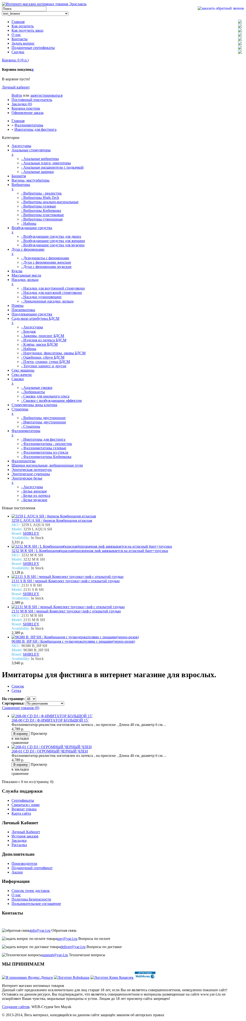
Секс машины (23, 370)
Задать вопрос (23, 43)
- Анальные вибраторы (40, 159)
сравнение (20, 743)
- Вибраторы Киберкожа (41, 210)
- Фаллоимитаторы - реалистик (46, 444)
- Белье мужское (34, 500)
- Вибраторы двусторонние (43, 418)
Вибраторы (21, 185)
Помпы (18, 305)
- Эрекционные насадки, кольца (47, 301)
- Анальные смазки (36, 388)
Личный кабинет (16, 87)
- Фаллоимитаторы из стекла (44, 452)
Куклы (17, 271)
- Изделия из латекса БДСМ (43, 340)
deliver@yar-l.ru (73, 947)
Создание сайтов (16, 1007)
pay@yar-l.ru (67, 939)
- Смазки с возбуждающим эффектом (51, 400)
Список (18, 686)
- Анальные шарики (37, 172)
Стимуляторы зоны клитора (34, 405)
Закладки (19, 840)
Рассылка (19, 845)
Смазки (18, 379)
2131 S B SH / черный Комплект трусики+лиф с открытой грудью (66, 581)
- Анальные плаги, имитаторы (46, 163)
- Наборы (28, 223)
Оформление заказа (27, 113)
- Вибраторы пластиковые (42, 215)
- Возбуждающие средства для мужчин (53, 245)
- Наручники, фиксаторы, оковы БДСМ (53, 353)
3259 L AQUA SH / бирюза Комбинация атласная (52, 520)
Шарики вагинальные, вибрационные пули (47, 465)
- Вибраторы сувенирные (42, 219)
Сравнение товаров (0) (20, 708)
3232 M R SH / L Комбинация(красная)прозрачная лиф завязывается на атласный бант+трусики (90, 551)
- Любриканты (33, 392)
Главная (18, 22)
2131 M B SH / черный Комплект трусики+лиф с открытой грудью (66, 611)
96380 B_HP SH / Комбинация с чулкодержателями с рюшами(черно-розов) (73, 641)
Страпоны (20, 409)
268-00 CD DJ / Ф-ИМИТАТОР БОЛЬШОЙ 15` (50, 720)
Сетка (16, 691)
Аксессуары (21, 146)
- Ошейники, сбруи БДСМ (42, 357)
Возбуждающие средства (32, 228)
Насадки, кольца (25, 280)
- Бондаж (28, 331)
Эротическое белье (27, 478)
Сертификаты (23, 800)
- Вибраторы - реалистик (41, 193)
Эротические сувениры (31, 474)
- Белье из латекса (35, 495)
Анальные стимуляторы (31, 150)
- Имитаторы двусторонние (43, 422)
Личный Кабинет (26, 832)
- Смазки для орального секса (45, 396)
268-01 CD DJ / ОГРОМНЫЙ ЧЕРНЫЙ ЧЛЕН (50, 751)
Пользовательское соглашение (36, 904)
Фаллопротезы (24, 461)
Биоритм (19, 176)
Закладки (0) (22, 104)
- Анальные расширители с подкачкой (52, 167)
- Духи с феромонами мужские (46, 267)
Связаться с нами (26, 805)
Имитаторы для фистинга (35, 129)
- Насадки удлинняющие (41, 297)
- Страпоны (30, 426)
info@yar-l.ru (40, 930)
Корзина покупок (26, 108)
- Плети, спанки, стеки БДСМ (45, 362)
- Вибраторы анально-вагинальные (50, 202)
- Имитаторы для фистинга (43, 439)
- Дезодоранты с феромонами (45, 258)
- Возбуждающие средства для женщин (53, 241)
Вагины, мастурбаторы (30, 180)
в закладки (20, 738)
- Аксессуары (32, 327)
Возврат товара (24, 809)
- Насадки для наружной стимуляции (51, 293)
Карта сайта (21, 813)
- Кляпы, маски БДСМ (39, 344)
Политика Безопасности (31, 899)
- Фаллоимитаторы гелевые (43, 448)
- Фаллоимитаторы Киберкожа (46, 457)
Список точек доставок (31, 891)
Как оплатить (23, 26)
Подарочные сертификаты (33, 48)
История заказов (25, 836)
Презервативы (23, 310)
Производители (24, 863)
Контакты (20, 39)
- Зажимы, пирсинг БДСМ (42, 336)
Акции (17, 872)
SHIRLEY (31, 533)
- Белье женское (34, 491)
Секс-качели (22, 375)
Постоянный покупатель (32, 100)
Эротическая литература (32, 470)
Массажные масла (26, 275)
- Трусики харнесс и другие (43, 366)
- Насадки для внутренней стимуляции (53, 288)
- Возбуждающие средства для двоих (51, 236)
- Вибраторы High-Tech (40, 198)
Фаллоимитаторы (28, 125)
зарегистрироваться (46, 95)
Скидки (18, 52)
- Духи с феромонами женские (46, 262)
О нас (16, 35)
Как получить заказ (27, 30)
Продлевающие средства (32, 314)
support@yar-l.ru (55, 955)
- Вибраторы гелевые (38, 206)
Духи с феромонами (28, 249)
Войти (17, 95)
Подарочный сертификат (32, 868)
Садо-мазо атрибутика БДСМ (35, 318)
